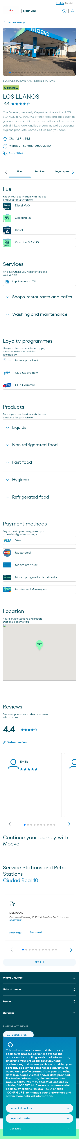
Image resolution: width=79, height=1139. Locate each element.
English (60, 3)
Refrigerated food (30, 497)
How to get (15, 932)
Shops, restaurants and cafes (42, 297)
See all (39, 962)
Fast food (22, 462)
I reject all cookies (20, 1118)
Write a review (17, 742)
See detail (36, 932)
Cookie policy (15, 1082)
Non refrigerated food (35, 445)
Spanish (69, 3)
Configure (15, 1128)
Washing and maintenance (39, 314)
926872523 (16, 920)
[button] (39, 646)
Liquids (19, 427)
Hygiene (20, 480)
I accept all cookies (21, 1108)
